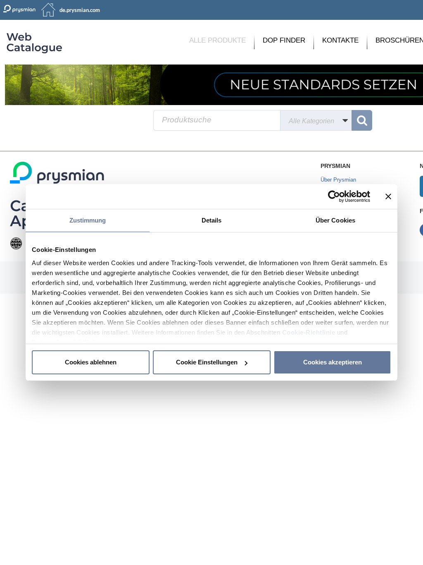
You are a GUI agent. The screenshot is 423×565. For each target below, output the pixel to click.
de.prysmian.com (79, 10)
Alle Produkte (217, 40)
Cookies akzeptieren (332, 362)
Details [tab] (212, 220)
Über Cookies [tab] (335, 220)
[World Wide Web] (16, 243)
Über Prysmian (338, 180)
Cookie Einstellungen (207, 362)
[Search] (362, 120)
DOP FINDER (284, 40)
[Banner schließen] (388, 196)
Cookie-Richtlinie (308, 332)
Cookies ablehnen (90, 362)
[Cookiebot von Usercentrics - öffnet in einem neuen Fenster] (334, 196)
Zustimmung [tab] (87, 220)
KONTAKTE (340, 40)
